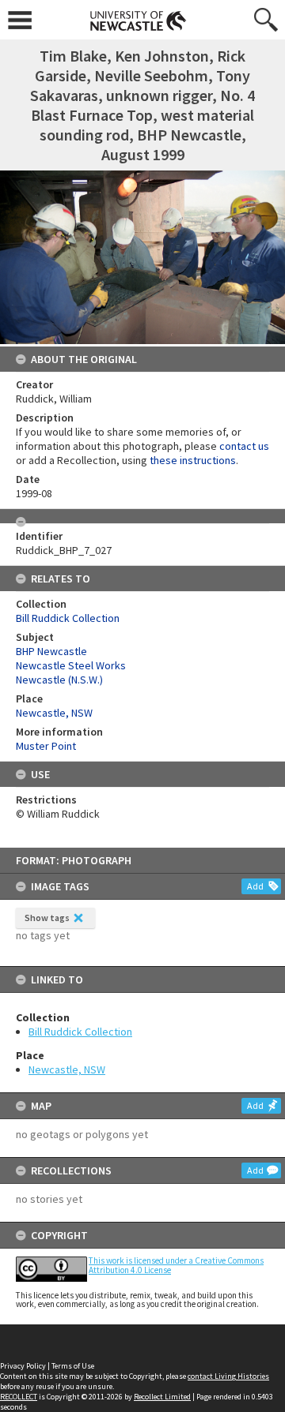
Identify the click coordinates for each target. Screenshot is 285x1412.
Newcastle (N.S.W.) (59, 679)
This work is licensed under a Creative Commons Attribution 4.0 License (176, 1265)
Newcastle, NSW (66, 1069)
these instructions (193, 460)
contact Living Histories (228, 1376)
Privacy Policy (23, 1366)
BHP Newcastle (51, 651)
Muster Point (46, 746)
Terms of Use (72, 1366)
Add (255, 886)
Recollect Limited (162, 1396)
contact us (244, 446)
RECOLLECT (18, 1396)
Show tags (47, 917)
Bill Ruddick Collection (80, 1031)
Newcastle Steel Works (71, 665)
